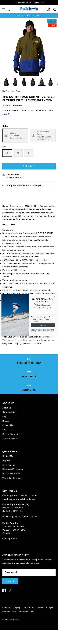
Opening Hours (9, 538)
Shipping (6, 460)
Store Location (9, 412)
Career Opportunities (12, 434)
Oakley (24, 340)
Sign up (10, 581)
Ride (17, 340)
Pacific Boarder (13, 620)
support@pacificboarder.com (22, 499)
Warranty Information (12, 478)
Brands (5, 421)
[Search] (10, 9)
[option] (29, 47)
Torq (30, 340)
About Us (6, 408)
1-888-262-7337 (26, 495)
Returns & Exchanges (12, 469)
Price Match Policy (11, 473)
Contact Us (7, 425)
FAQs (5, 430)
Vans (4, 340)
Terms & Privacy (10, 438)
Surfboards (39, 4)
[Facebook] (4, 590)
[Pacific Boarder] (29, 9)
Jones (11, 340)
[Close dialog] (55, 296)
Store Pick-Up (8, 465)
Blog (4, 416)
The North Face (13, 91)
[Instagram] (9, 590)
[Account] (48, 9)
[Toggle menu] (3, 9)
